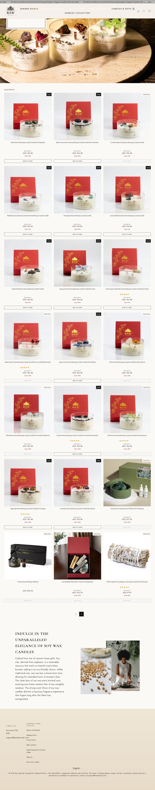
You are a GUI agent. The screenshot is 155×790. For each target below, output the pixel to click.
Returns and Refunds (33, 730)
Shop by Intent (98, 9)
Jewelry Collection (53, 9)
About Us (29, 757)
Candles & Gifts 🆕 (123, 9)
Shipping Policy (32, 735)
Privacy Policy (31, 740)
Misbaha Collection (77, 13)
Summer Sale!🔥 (29, 9)
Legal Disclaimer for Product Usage (36, 751)
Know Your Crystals (33, 762)
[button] (124, 294)
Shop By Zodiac (76, 9)
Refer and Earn (31, 745)
